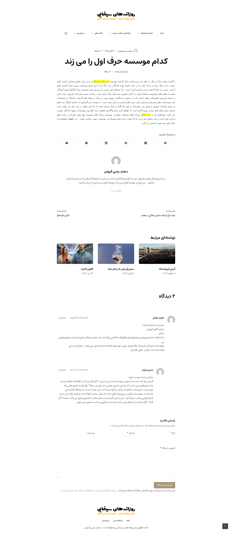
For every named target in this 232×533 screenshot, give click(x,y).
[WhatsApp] (86, 143)
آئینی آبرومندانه (167, 269)
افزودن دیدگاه (167, 448)
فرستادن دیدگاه (164, 485)
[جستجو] (66, 33)
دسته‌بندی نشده (121, 71)
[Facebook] (165, 143)
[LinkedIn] (106, 143)
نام (173, 433)
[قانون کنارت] (75, 254)
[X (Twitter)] (145, 143)
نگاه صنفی (99, 33)
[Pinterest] (126, 143)
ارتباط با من (117, 520)
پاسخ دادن (62, 317)
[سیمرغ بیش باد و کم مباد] (116, 254)
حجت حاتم (158, 318)
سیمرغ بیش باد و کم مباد (121, 269)
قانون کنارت (87, 269)
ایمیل (131, 433)
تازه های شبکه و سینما (122, 33)
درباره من (80, 33)
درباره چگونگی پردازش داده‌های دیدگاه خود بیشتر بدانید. (88, 490)
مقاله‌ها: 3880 (116, 191)
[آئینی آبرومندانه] (157, 254)
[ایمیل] (67, 143)
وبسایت (90, 433)
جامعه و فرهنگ (146, 33)
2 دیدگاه (98, 51)
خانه (162, 33)
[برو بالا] (225, 526)
